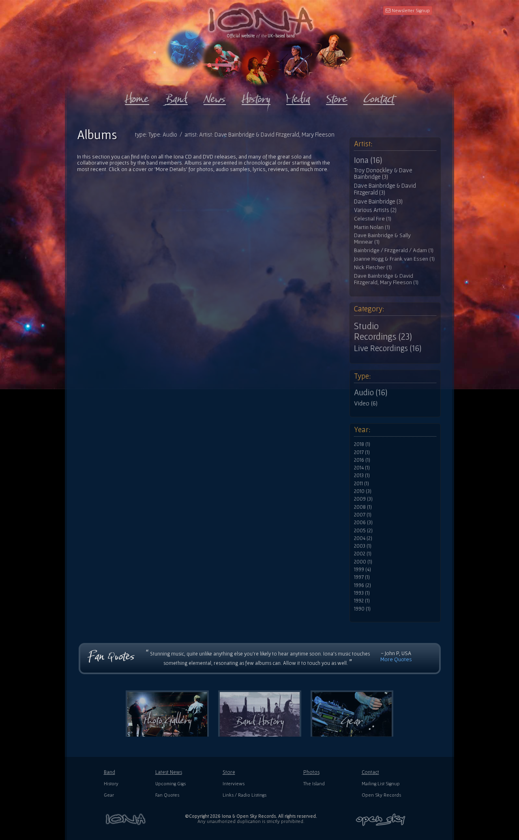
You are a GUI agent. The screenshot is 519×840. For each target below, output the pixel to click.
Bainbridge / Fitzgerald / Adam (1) (393, 250)
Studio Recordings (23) (383, 331)
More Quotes (396, 659)
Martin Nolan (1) (372, 227)
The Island (314, 783)
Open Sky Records (381, 794)
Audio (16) (370, 392)
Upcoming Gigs (170, 783)
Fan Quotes (167, 794)
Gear (109, 794)
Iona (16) (368, 160)
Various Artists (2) (375, 210)
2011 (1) (361, 483)
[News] (215, 97)
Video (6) (365, 403)
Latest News (168, 772)
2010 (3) (362, 491)
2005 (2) (363, 531)
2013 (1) (362, 475)
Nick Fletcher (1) (373, 267)
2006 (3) (363, 522)
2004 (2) (363, 538)
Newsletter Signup (410, 10)
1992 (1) (362, 601)
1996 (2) (362, 585)
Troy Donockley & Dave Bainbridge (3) (383, 173)
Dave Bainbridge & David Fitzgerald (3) (385, 189)
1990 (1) (362, 609)
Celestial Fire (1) (372, 219)
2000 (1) (363, 562)
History (111, 783)
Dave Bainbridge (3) (378, 201)
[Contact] (379, 97)
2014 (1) (362, 468)
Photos (311, 772)
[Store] (336, 97)
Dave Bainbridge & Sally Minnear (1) (382, 238)
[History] (256, 97)
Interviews (233, 783)
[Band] (176, 97)
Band (109, 772)
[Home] (137, 97)
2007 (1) (362, 515)
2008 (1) (363, 507)
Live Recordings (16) (387, 348)
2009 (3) (363, 499)
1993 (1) (362, 593)
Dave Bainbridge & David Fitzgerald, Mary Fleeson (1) (386, 279)
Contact (370, 772)
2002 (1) (362, 554)
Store (229, 772)
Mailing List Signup (381, 783)
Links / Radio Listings (244, 794)
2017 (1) (362, 452)
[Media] (298, 97)
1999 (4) (362, 569)
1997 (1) (362, 577)
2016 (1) (362, 460)
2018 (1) (362, 444)
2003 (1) (362, 546)
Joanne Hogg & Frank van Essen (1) (394, 259)
